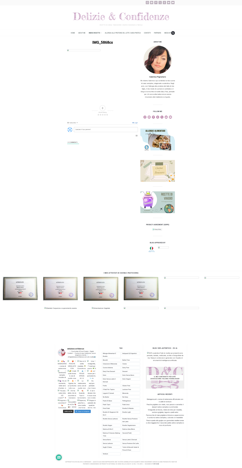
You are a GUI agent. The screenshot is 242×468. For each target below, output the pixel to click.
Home (73, 33)
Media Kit (167, 33)
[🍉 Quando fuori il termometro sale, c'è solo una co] (81, 394)
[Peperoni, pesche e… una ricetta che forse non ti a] (81, 403)
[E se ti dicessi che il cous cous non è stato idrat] (91, 394)
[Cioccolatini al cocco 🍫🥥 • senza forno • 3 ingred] (72, 403)
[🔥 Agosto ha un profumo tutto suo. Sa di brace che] (72, 384)
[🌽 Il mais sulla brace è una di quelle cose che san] (72, 374)
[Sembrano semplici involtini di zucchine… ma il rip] (62, 374)
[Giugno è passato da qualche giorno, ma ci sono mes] (91, 403)
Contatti (147, 33)
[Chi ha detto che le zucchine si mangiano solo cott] (72, 394)
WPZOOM (156, 464)
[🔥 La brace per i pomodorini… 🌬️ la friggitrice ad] (91, 374)
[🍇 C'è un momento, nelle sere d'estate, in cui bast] (62, 384)
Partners (157, 33)
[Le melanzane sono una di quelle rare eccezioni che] (81, 384)
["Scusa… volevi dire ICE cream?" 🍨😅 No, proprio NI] (62, 394)
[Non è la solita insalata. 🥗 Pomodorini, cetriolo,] (81, 364)
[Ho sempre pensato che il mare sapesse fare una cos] (91, 384)
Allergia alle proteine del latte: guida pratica (123, 33)
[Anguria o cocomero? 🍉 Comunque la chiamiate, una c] (62, 403)
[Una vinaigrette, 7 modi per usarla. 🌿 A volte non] (91, 364)
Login (136, 123)
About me (81, 33)
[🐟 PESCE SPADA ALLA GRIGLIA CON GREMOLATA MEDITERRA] (81, 374)
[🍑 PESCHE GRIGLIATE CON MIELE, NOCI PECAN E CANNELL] (72, 364)
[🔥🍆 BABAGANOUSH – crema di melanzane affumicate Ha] (62, 364)
